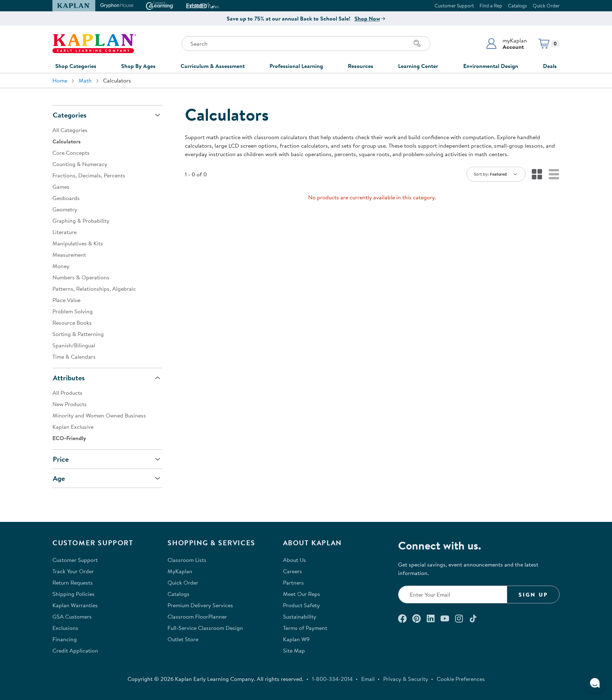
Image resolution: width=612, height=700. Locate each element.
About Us (294, 560)
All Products (67, 393)
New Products (69, 404)
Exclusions (65, 628)
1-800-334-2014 (332, 679)
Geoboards (66, 198)
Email (368, 679)
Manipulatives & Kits (77, 243)
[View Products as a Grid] (537, 174)
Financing (64, 639)
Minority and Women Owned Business (99, 415)
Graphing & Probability (80, 220)
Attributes (69, 377)
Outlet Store (183, 639)
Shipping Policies (73, 594)
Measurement (69, 254)
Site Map (294, 650)
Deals (550, 66)
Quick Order (546, 5)
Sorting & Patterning (78, 334)
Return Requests (72, 582)
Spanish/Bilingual (73, 345)
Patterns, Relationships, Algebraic (94, 288)
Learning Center (418, 66)
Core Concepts (71, 152)
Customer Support (454, 5)
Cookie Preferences (461, 679)
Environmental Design (490, 66)
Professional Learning (296, 66)
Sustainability (299, 616)
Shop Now (367, 18)
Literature (64, 232)
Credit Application (75, 650)
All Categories (69, 130)
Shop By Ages (138, 66)
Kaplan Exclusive (73, 427)
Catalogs (517, 5)
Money (60, 266)
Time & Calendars (74, 356)
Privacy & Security (405, 679)
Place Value (66, 300)
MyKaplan (180, 571)
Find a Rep (491, 5)
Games (60, 186)
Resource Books (72, 322)
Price (61, 459)
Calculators (66, 141)
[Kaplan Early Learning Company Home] (94, 43)
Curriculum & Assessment (213, 66)
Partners (293, 582)
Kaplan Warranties (75, 605)
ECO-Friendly (69, 438)
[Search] (417, 43)
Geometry (64, 209)
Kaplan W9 (296, 639)
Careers (292, 571)
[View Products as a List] (554, 174)
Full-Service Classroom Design (205, 628)
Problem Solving (72, 311)
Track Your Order (73, 571)
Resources (360, 66)
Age (59, 478)
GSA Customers (72, 616)
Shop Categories (75, 66)
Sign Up (533, 594)
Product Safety (301, 605)
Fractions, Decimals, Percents (88, 175)
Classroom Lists (187, 560)
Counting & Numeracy (79, 164)
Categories (69, 115)
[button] (506, 43)
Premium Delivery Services (200, 605)
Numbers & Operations (80, 277)
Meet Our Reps (301, 594)
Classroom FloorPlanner (197, 616)
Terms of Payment (305, 628)
